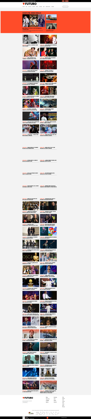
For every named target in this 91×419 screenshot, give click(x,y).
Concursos (52, 6)
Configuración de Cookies (46, 410)
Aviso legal (33, 410)
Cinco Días (47, 413)
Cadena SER (51, 412)
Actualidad (33, 6)
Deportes (37, 6)
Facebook (63, 401)
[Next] (51, 418)
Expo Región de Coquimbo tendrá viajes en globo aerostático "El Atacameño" (51, 21)
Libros (54, 398)
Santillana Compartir (48, 412)
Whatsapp (63, 406)
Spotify (63, 405)
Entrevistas (40, 6)
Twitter (63, 402)
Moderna (40, 415)
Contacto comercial (25, 402)
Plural (44, 415)
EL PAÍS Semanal (51, 413)
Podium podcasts (37, 414)
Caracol (58, 412)
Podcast (55, 400)
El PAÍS (37, 412)
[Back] (44, 418)
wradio (44, 413)
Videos (44, 6)
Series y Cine (29, 6)
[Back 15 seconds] (46, 418)
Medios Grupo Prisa (31, 414)
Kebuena (58, 413)
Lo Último (23, 6)
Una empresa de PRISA (31, 413)
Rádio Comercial (59, 415)
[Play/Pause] (47, 418)
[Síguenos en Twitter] (64, 3)
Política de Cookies (41, 410)
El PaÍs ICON (46, 415)
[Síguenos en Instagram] (61, 3)
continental (50, 413)
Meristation (56, 415)
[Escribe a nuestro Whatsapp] (68, 3)
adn (56, 412)
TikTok (63, 399)
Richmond (37, 415)
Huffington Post (38, 413)
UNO (42, 413)
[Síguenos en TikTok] (62, 3)
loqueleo (52, 415)
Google (63, 397)
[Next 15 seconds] (49, 418)
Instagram (63, 398)
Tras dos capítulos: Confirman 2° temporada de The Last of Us (50, 30)
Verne (54, 413)
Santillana (44, 412)
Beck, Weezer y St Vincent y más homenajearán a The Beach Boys (32, 28)
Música (26, 6)
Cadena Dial (56, 413)
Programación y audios (64, 417)
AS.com (53, 412)
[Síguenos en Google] (60, 3)
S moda (50, 415)
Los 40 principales (40, 412)
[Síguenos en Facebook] (63, 3)
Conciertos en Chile (48, 6)
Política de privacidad (37, 410)
